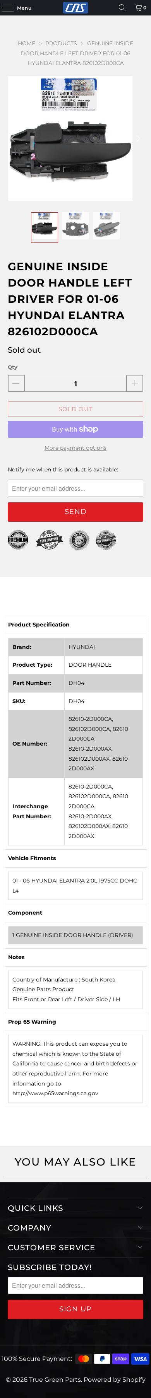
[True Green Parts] (75, 7)
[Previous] (13, 138)
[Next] (137, 138)
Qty (12, 367)
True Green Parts (55, 1379)
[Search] (122, 7)
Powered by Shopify (115, 1379)
